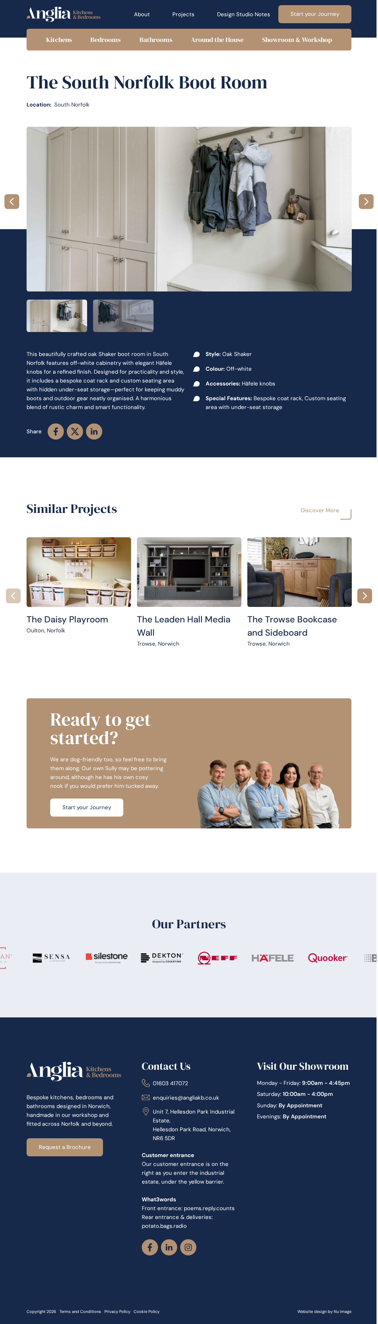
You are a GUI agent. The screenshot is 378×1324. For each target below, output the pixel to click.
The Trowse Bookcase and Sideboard (294, 541)
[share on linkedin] (94, 431)
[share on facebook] (55, 431)
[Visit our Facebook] (148, 1256)
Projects (178, 14)
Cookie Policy (146, 1320)
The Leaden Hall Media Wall (171, 541)
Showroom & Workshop (292, 39)
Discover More (315, 510)
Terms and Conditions (80, 1320)
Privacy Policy (117, 1320)
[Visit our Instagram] (186, 1256)
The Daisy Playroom (51, 541)
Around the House (213, 39)
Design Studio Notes (238, 14)
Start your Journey (309, 14)
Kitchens (58, 39)
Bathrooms (153, 39)
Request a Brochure (64, 1146)
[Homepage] (63, 14)
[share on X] (74, 431)
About (137, 14)
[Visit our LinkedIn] (167, 1256)
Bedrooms (104, 39)
